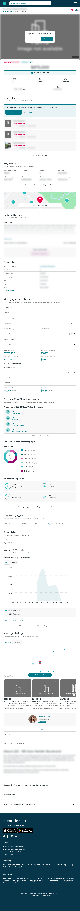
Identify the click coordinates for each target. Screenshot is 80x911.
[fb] (8, 836)
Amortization (45, 328)
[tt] (4, 836)
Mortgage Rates (35, 881)
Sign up (47, 39)
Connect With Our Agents (54, 878)
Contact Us (38, 878)
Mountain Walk (7, 11)
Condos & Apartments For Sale (54, 881)
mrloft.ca (16, 865)
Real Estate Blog (9, 878)
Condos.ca (7, 825)
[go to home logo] (14, 820)
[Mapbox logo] (8, 676)
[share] (76, 10)
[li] (16, 836)
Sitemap (23, 867)
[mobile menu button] (77, 3)
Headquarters (27, 865)
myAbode (17, 825)
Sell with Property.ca (24, 878)
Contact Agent (40, 729)
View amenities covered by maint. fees (40, 185)
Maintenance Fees (9, 367)
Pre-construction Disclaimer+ (40, 895)
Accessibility (61, 865)
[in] (12, 836)
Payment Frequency (10, 339)
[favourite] (72, 10)
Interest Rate (8, 328)
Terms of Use (14, 867)
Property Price (9, 307)
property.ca (7, 865)
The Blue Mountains (20, 11)
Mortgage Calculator (19, 881)
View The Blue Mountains (13, 620)
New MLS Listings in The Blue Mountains (21, 804)
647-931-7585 (42, 722)
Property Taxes (8, 378)
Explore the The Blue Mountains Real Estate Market (26, 785)
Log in (33, 39)
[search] (30, 3)
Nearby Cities (9, 795)
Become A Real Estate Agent (44, 865)
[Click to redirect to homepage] (4, 3)
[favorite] (28, 682)
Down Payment (9, 318)
